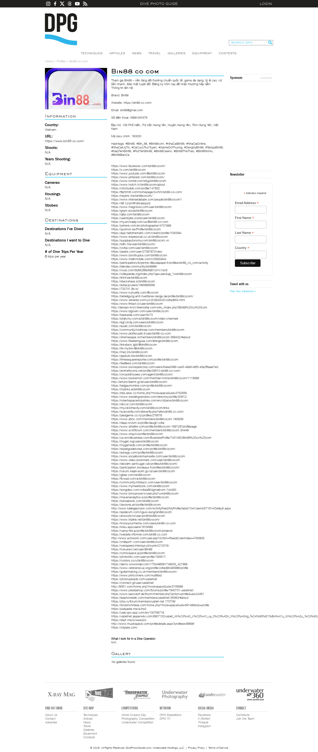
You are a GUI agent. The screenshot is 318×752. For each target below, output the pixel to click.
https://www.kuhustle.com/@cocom (135, 292)
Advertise (266, 78)
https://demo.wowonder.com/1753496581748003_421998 (149, 564)
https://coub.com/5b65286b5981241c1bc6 (139, 270)
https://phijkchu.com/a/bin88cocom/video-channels (144, 318)
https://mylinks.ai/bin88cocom (130, 389)
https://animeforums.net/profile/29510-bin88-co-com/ (145, 370)
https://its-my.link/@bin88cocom (131, 348)
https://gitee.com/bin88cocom (131, 475)
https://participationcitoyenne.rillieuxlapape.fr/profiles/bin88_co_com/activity (159, 262)
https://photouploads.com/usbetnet (134, 579)
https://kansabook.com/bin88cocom (135, 501)
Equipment (202, 53)
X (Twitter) (204, 718)
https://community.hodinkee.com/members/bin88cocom (147, 329)
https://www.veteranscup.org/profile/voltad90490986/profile (149, 568)
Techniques (91, 53)
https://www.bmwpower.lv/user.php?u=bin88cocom (145, 493)
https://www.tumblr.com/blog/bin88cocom (138, 181)
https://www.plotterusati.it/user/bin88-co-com (141, 333)
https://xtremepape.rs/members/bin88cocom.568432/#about (150, 337)
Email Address (247, 203)
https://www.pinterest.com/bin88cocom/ (137, 177)
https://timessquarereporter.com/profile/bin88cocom (144, 359)
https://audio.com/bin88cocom (131, 326)
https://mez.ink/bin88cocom (129, 352)
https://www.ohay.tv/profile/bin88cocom (137, 434)
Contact (50, 718)
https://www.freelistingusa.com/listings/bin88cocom (144, 341)
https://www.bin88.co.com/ (64, 141)
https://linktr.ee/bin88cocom (129, 277)
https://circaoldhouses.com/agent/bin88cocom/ (142, 374)
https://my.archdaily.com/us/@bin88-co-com (139, 222)
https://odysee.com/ (124, 627)
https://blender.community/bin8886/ (134, 266)
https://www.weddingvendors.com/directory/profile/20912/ (149, 396)
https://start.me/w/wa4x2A (128, 620)
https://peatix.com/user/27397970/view (136, 251)
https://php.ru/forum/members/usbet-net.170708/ (143, 601)
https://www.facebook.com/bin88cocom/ (138, 166)
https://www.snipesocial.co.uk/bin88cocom (139, 236)
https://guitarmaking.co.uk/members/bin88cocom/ (144, 571)
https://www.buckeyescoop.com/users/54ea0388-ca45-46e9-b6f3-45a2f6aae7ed (164, 367)
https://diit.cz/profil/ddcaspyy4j (130, 203)
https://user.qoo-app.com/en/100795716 (137, 612)
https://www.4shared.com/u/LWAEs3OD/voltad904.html (148, 300)
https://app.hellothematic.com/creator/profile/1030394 (146, 233)
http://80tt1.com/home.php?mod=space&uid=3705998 (147, 586)
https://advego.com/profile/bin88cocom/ (137, 452)
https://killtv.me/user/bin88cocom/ (133, 244)
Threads (203, 722)
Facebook (204, 715)
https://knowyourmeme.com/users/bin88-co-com (143, 523)
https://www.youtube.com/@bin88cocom (138, 173)
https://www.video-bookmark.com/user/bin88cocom (145, 460)
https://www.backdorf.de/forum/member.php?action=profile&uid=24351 (157, 594)
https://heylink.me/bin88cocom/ (131, 195)
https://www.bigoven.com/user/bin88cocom (140, 311)
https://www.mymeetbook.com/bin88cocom (140, 486)
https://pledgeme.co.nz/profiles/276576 (136, 415)
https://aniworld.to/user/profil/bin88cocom (138, 516)
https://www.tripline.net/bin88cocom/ (135, 519)
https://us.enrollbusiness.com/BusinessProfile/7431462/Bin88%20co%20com (161, 437)
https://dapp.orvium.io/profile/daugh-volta (137, 422)
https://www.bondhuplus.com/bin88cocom (139, 255)
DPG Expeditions (170, 715)
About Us (51, 715)
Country (242, 248)
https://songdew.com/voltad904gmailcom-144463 (143, 489)
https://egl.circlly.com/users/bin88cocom (137, 322)
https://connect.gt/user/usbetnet (132, 583)
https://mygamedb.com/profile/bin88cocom (139, 445)
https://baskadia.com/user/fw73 (132, 315)
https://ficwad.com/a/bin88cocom (133, 478)
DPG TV (165, 718)
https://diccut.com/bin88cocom (131, 404)
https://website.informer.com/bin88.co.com (139, 534)
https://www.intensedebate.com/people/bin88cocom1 (146, 199)
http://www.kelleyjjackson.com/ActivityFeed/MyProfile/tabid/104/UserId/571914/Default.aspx (171, 508)
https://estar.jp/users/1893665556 (133, 285)
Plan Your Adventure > (243, 291)
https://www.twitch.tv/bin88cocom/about (138, 184)
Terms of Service (218, 747)
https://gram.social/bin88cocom (131, 210)
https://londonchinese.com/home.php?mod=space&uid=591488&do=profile (160, 605)
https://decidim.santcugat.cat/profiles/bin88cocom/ (144, 463)
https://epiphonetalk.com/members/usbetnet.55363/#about (150, 597)
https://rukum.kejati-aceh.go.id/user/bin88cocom (143, 471)
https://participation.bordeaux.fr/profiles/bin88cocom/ (145, 467)
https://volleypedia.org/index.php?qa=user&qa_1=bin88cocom (151, 274)
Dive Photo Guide (159, 4)
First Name (244, 218)
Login (266, 4)
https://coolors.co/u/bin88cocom (132, 560)
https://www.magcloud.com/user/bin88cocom (141, 207)
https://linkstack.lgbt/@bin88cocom (134, 344)
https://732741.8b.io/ (125, 289)
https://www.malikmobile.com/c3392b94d (138, 259)
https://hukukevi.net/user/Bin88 (131, 549)
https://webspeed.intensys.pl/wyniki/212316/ (140, 545)
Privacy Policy (196, 747)
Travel (154, 53)
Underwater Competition (137, 722)
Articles (117, 53)
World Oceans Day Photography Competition (138, 716)
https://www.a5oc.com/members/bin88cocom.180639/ (147, 419)
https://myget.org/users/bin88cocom (135, 441)
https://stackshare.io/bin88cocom (133, 281)
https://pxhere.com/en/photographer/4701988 (141, 225)
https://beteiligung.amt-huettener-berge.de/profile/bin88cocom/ (152, 296)
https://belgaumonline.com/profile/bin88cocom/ (141, 385)
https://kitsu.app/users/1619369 (132, 527)
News (136, 53)
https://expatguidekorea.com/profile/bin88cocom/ (143, 449)
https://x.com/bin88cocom (128, 169)
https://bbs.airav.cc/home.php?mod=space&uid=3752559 (149, 393)
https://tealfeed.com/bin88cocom (133, 363)
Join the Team (245, 718)
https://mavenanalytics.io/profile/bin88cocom (140, 497)
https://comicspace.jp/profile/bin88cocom (138, 553)
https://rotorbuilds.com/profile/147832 (135, 188)
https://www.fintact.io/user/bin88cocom (137, 303)
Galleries (176, 53)
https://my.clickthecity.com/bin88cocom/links (140, 408)
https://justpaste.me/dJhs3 (128, 609)
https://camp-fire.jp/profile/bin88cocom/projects (142, 530)
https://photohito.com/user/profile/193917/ (138, 556)
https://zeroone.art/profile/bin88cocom (136, 504)
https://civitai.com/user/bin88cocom (134, 248)
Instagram (204, 726)
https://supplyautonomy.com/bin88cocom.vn (140, 240)
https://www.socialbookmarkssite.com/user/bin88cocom (148, 456)
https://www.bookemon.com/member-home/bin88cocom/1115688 (155, 378)
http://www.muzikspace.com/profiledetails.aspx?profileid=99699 (152, 623)
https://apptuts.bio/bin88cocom (131, 356)
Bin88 (128, 80)
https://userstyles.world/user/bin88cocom (138, 218)
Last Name (244, 233)
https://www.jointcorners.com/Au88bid (136, 575)
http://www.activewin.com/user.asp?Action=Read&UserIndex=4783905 (157, 538)
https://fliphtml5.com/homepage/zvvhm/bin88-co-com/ (146, 192)
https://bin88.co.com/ (138, 102)
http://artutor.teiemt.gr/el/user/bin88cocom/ (139, 382)
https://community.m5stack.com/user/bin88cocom (144, 482)
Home (49, 61)
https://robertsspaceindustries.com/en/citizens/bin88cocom (149, 400)
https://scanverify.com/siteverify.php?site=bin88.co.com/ (147, 411)
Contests (227, 53)
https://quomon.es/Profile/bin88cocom (136, 229)
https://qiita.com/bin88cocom (130, 214)
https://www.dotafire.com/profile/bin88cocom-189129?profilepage (154, 426)
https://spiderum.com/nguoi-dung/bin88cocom (141, 512)
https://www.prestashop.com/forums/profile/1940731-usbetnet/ (152, 590)
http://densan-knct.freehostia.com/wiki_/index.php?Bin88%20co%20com (159, 307)
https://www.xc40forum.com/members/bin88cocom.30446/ (150, 430)
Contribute (243, 715)
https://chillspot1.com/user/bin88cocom (137, 542)
